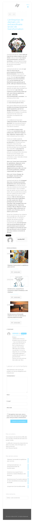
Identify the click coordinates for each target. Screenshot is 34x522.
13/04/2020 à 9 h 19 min (18, 335)
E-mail (9, 401)
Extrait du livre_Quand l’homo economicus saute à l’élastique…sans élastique (18, 290)
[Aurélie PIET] (17, 5)
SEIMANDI (15, 333)
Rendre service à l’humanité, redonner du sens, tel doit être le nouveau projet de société (17, 316)
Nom (8, 394)
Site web (9, 407)
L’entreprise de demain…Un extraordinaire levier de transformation (14, 466)
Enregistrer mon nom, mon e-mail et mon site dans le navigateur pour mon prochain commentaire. (17, 416)
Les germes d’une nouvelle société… (16, 486)
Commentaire (11, 375)
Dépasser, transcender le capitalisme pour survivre (16, 460)
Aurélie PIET (21, 239)
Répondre (24, 333)
